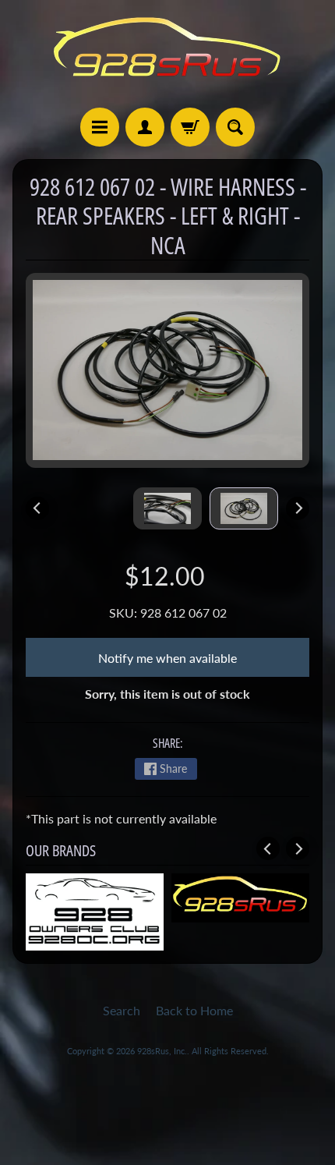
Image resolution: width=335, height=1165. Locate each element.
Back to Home (194, 1010)
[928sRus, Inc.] (167, 53)
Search (121, 1010)
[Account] (144, 127)
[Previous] (37, 508)
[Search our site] (235, 127)
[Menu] (99, 127)
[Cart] (190, 127)
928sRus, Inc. (162, 1051)
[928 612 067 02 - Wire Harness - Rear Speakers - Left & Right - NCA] (244, 508)
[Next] (297, 508)
